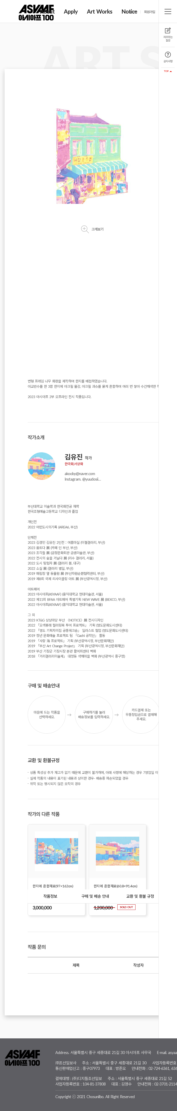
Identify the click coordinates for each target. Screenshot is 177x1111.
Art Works (99, 11)
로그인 (133, 12)
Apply (71, 11)
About (47, 11)
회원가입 (149, 12)
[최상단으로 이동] (167, 71)
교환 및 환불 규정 (140, 896)
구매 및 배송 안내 (95, 896)
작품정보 (50, 896)
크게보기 (97, 229)
